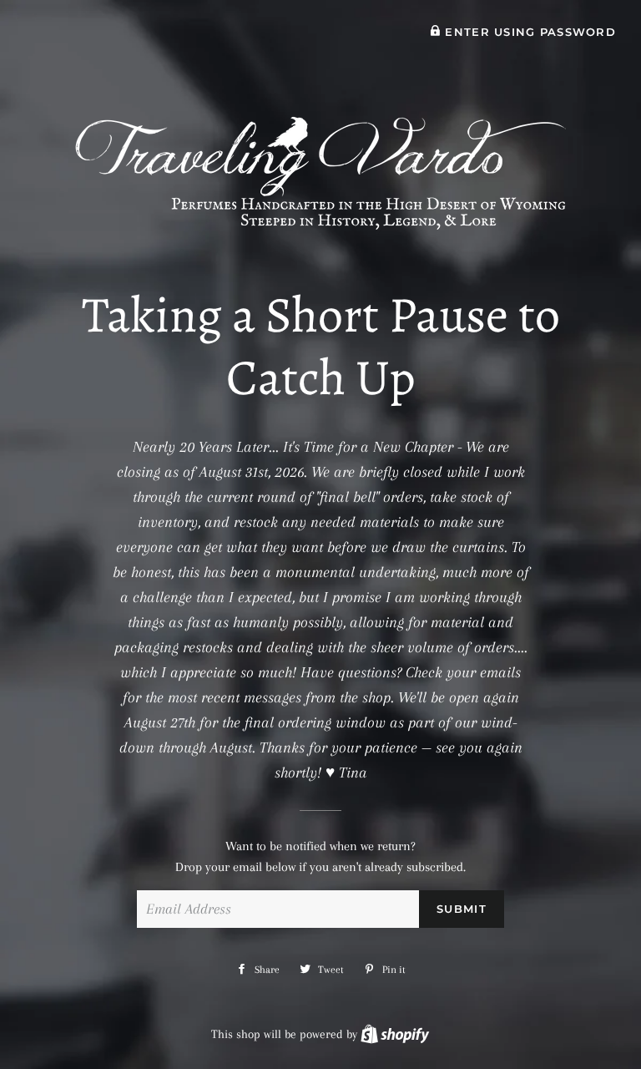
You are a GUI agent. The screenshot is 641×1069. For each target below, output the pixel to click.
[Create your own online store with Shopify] (395, 1034)
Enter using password (528, 32)
